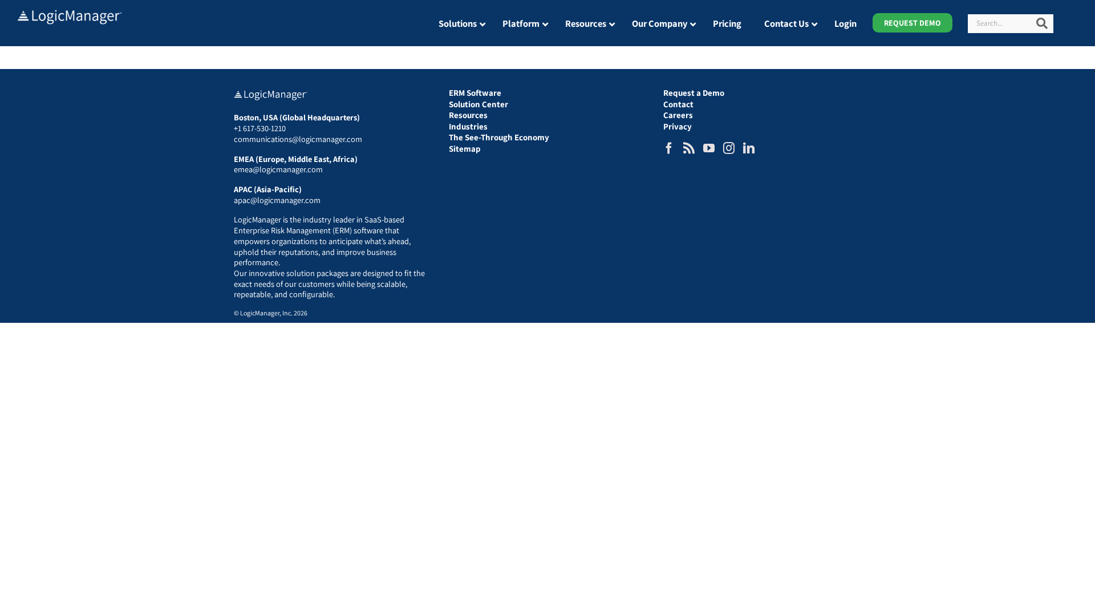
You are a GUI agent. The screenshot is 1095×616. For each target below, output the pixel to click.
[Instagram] (729, 148)
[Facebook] (669, 148)
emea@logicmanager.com (278, 169)
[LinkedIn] (749, 148)
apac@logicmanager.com (277, 199)
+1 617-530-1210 (260, 128)
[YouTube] (709, 148)
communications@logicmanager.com (298, 138)
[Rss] (689, 148)
